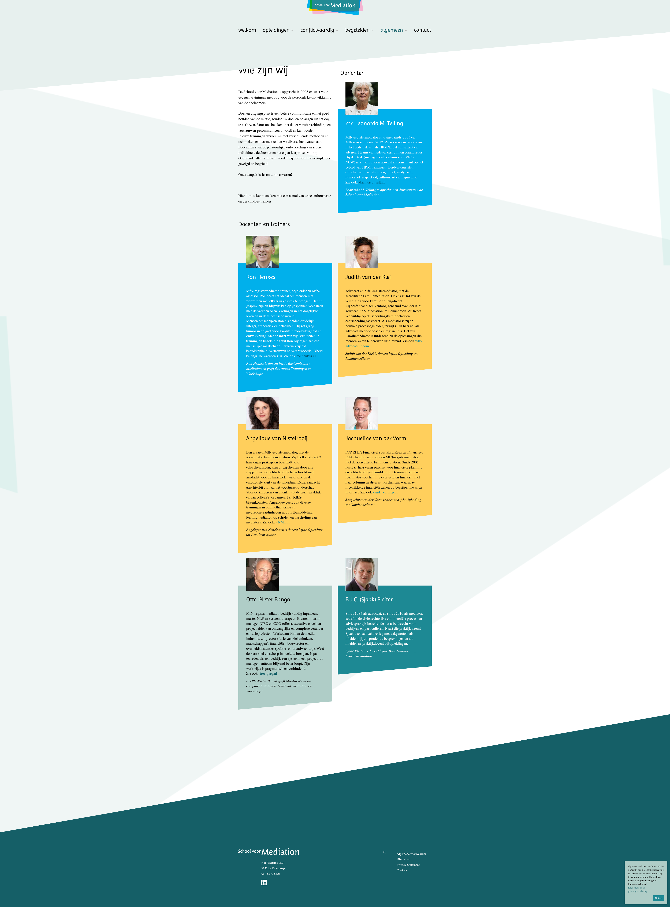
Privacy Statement (408, 865)
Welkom (247, 30)
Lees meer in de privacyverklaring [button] (637, 889)
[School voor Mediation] (335, 7)
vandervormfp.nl (385, 492)
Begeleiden (357, 30)
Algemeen (392, 30)
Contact (422, 30)
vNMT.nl (283, 522)
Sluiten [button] (658, 898)
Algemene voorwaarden (412, 854)
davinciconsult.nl (372, 182)
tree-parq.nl (268, 673)
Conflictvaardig (317, 30)
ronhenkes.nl (306, 355)
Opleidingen (276, 30)
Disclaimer (404, 859)
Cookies (402, 870)
